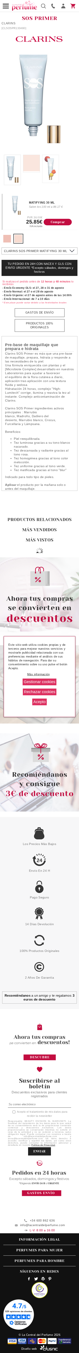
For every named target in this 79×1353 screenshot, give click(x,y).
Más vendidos (39, 529)
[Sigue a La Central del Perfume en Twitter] (36, 1279)
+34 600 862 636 (42, 1220)
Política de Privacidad (43, 1145)
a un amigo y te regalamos (39, 997)
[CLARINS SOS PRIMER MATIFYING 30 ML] (18, 241)
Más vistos (39, 540)
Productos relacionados (39, 519)
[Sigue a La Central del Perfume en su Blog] (43, 1279)
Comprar (58, 222)
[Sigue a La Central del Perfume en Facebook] (29, 1279)
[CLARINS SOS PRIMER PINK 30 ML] (7, 241)
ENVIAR (39, 1151)
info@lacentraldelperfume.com (42, 1225)
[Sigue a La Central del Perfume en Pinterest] (50, 1279)
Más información (38, 674)
